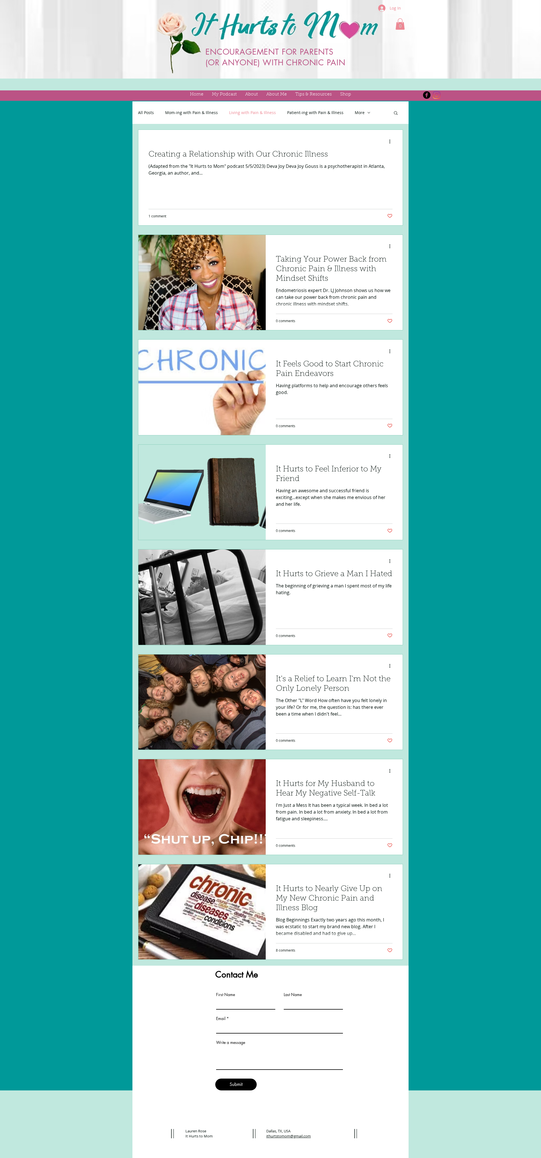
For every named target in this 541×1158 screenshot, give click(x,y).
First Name (225, 995)
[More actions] (391, 141)
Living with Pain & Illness (252, 112)
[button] (400, 24)
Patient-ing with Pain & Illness (315, 112)
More (360, 112)
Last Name (293, 995)
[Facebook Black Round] (427, 95)
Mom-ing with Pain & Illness (191, 112)
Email (220, 1019)
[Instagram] (436, 95)
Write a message (230, 1043)
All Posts (146, 112)
